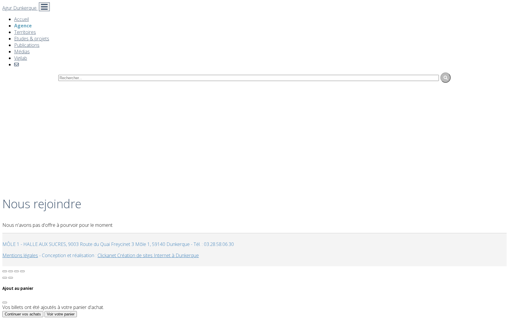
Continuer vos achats (23, 314)
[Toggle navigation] (44, 6)
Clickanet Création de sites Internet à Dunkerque (148, 255)
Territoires (25, 32)
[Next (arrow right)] (10, 278)
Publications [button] (26, 45)
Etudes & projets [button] (31, 38)
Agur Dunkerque (20, 8)
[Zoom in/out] (22, 271)
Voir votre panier (61, 314)
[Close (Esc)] (4, 271)
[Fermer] (4, 302)
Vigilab (20, 58)
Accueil (21, 19)
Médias (22, 51)
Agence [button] (23, 25)
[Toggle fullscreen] (16, 271)
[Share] (10, 271)
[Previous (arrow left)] (4, 278)
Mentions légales (20, 255)
